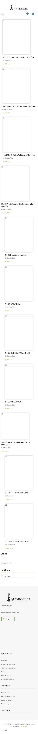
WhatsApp (6, 619)
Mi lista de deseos (6, 700)
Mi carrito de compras (8, 696)
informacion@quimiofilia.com (10, 612)
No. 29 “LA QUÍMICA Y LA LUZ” (18, 493)
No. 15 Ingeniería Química (15, 255)
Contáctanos (6, 606)
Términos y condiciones (8, 668)
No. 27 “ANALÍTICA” (13, 402)
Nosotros (4, 672)
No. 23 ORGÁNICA (12, 304)
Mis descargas (5, 704)
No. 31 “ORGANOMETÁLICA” (16, 542)
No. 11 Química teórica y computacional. (19, 106)
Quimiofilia (8, 60)
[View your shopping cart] (31, 14)
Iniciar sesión (5, 693)
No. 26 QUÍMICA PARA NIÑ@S (17, 353)
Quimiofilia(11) (8, 576)
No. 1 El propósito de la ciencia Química (19, 57)
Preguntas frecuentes (7, 679)
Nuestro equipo (6, 675)
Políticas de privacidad (8, 664)
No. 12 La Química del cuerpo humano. (19, 155)
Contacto (4, 660)
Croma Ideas (24, 726)
